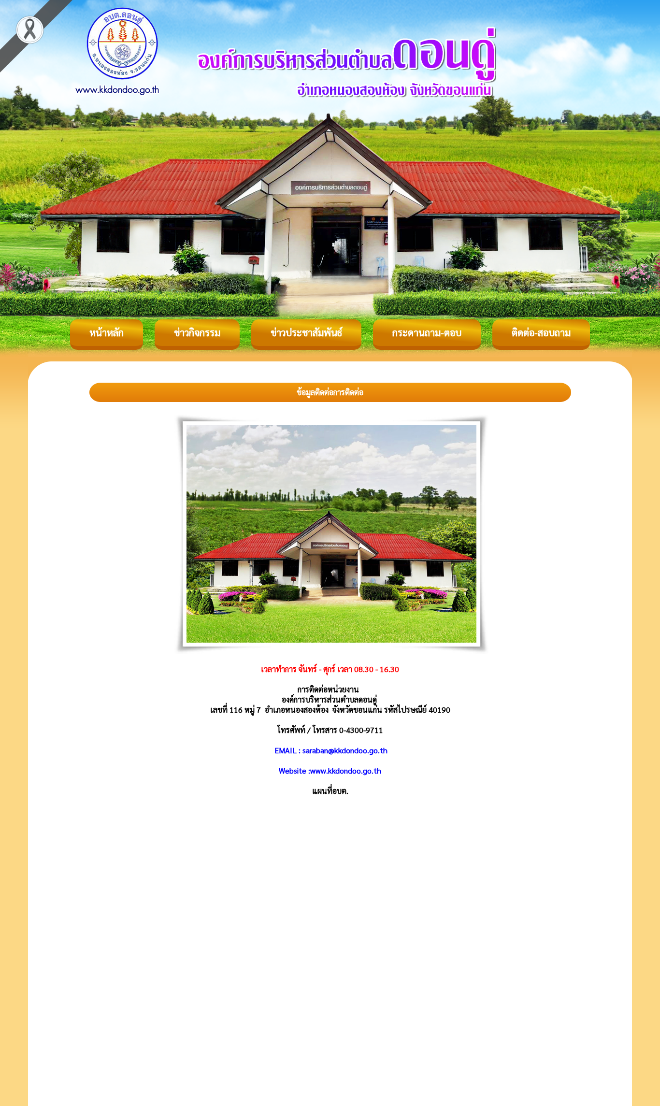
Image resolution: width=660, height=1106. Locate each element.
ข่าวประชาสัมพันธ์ (306, 332)
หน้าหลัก (106, 332)
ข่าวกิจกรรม (197, 332)
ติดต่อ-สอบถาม (541, 332)
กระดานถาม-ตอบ (426, 332)
